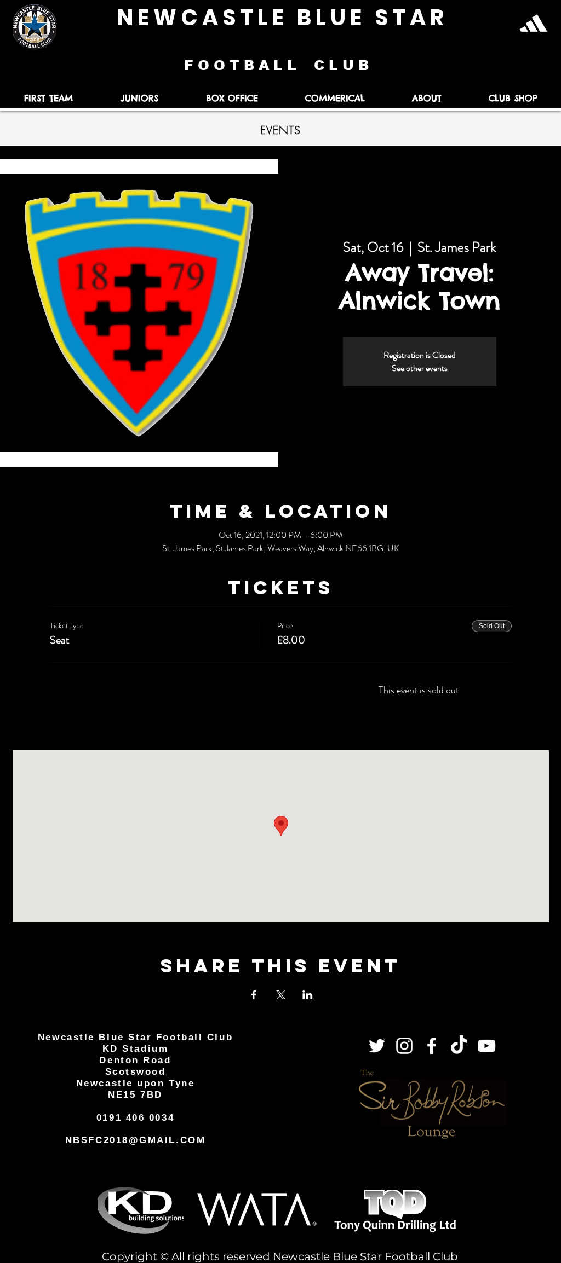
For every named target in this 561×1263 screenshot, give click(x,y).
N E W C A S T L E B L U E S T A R (280, 17)
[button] (48, 98)
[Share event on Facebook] (254, 994)
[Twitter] (377, 1046)
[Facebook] (432, 1046)
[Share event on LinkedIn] (307, 994)
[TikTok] (459, 1046)
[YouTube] (486, 1046)
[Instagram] (404, 1046)
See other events (420, 368)
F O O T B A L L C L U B (278, 65)
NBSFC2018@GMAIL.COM (135, 1140)
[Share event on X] (281, 994)
